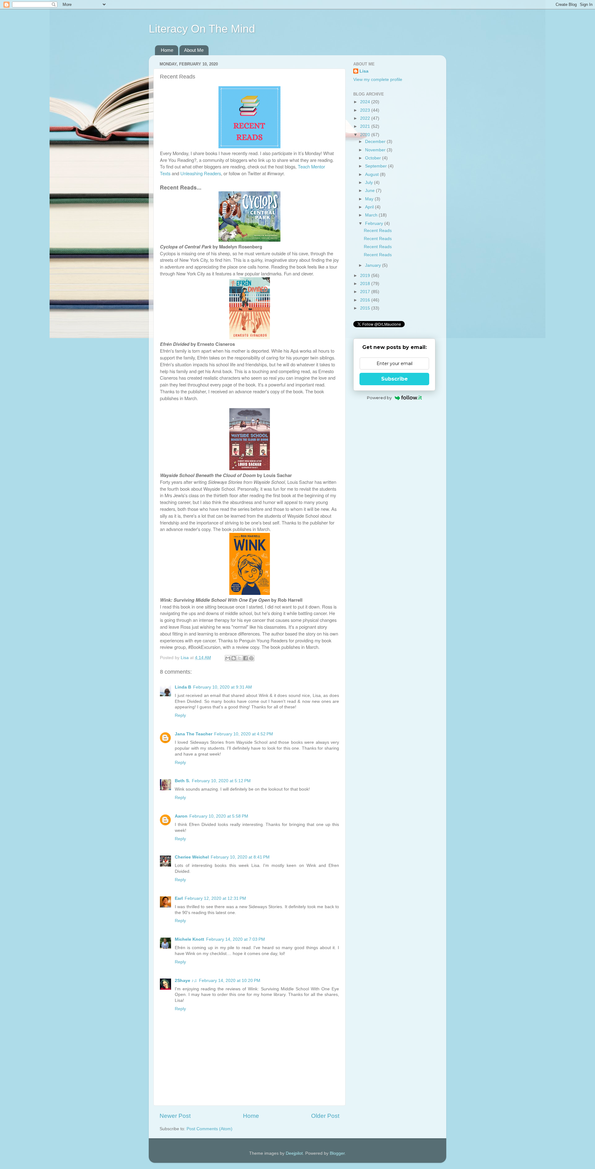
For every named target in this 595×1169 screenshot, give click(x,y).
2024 (365, 102)
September (376, 166)
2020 (365, 134)
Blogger (337, 1153)
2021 (365, 126)
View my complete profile (377, 79)
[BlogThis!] (234, 658)
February (374, 223)
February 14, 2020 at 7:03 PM (235, 939)
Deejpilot (294, 1153)
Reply (180, 715)
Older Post (325, 1116)
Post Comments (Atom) (209, 1129)
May (370, 199)
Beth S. (182, 781)
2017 (365, 291)
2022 (365, 118)
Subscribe (394, 379)
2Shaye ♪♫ (186, 980)
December (376, 141)
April (370, 207)
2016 (365, 300)
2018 (365, 283)
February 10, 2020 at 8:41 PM (240, 857)
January (373, 265)
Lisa (363, 71)
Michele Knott (189, 939)
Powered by (379, 397)
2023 (365, 110)
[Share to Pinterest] (251, 658)
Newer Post (175, 1116)
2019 (365, 275)
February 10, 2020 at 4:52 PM (243, 734)
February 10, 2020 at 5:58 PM (218, 816)
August (372, 174)
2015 (365, 308)
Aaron (181, 816)
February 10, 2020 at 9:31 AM (222, 687)
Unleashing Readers (200, 173)
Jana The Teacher (193, 734)
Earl (179, 898)
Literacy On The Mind (202, 28)
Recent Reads (378, 230)
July (369, 182)
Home (167, 50)
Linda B (183, 687)
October (373, 158)
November (376, 150)
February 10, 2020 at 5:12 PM (221, 781)
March (372, 215)
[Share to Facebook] (245, 658)
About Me (194, 50)
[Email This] (228, 658)
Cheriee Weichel (192, 857)
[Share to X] (239, 658)
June (370, 190)
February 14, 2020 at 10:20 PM (229, 980)
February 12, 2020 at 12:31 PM (215, 898)
